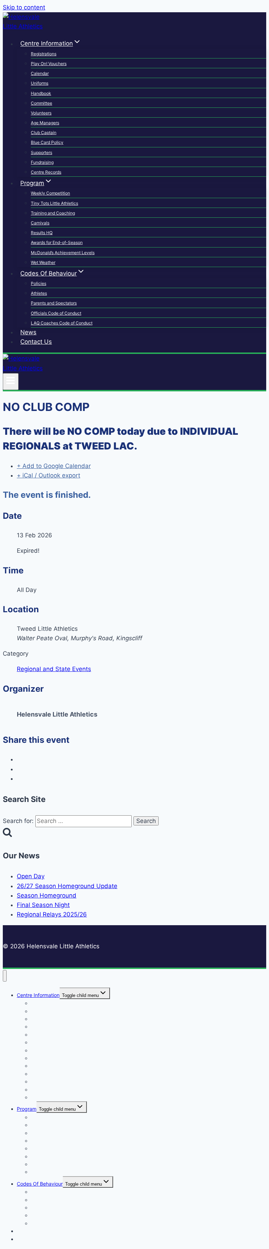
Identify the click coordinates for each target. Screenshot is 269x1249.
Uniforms (39, 83)
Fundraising (42, 162)
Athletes (39, 293)
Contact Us (36, 341)
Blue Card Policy (47, 142)
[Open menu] (11, 381)
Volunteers (41, 113)
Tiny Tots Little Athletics (54, 203)
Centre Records (46, 172)
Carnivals (40, 222)
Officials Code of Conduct (56, 313)
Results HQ (42, 232)
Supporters (41, 152)
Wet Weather (43, 262)
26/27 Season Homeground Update (67, 885)
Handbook (41, 93)
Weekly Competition (50, 193)
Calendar (40, 73)
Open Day (30, 876)
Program (26, 1109)
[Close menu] (5, 976)
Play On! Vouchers (49, 63)
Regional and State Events (54, 668)
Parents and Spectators (54, 303)
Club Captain (43, 132)
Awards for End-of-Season (57, 242)
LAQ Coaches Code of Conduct (61, 323)
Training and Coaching (53, 213)
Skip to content (24, 7)
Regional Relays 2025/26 (52, 914)
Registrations (43, 53)
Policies (38, 283)
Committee (41, 103)
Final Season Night (43, 904)
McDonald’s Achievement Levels (63, 252)
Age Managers (45, 122)
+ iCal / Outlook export (48, 475)
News (28, 332)
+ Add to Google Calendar (54, 465)
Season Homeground (46, 895)
